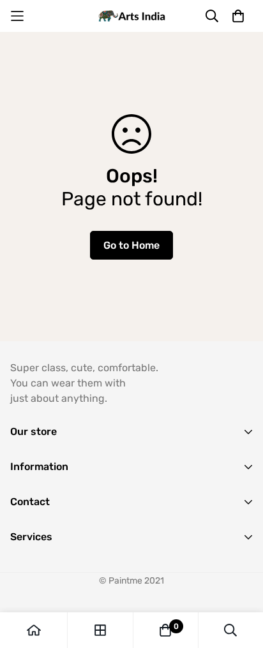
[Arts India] (131, 16)
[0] (165, 630)
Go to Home (131, 245)
